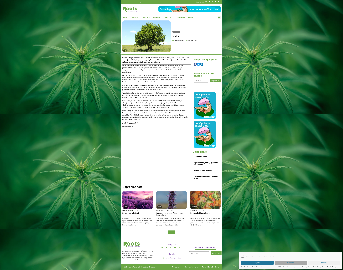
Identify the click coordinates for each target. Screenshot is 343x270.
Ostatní (190, 17)
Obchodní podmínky (335, 266)
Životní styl (167, 17)
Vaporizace (135, 17)
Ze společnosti (180, 17)
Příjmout (257, 263)
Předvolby (324, 263)
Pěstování (146, 17)
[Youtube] (216, 2)
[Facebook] (206, 2)
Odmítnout (290, 263)
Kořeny (176, 32)
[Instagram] (213, 2)
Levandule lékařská (201, 157)
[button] (219, 17)
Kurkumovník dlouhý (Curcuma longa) (206, 177)
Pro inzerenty (126, 2)
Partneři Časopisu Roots (148, 2)
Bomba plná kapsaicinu (203, 170)
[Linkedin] (219, 2)
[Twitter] (210, 2)
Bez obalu (156, 17)
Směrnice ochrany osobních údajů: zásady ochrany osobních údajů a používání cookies (263, 266)
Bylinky (125, 17)
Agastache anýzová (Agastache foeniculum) (206, 163)
